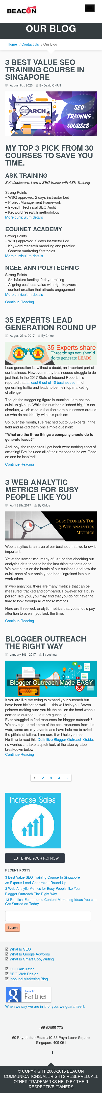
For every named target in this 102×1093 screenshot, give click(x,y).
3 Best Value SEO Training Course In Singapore (42, 877)
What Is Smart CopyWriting (32, 958)
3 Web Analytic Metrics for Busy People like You (42, 888)
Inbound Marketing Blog (29, 978)
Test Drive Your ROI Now (35, 858)
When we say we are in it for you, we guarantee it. (45, 1006)
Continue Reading (19, 301)
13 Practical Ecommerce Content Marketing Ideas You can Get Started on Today (51, 901)
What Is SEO (20, 949)
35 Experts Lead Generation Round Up (35, 882)
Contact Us (30, 44)
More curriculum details (24, 217)
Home (12, 44)
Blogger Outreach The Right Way (31, 893)
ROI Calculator (22, 968)
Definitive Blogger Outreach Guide (65, 739)
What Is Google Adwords (30, 953)
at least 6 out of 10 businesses (51, 382)
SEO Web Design (24, 973)
